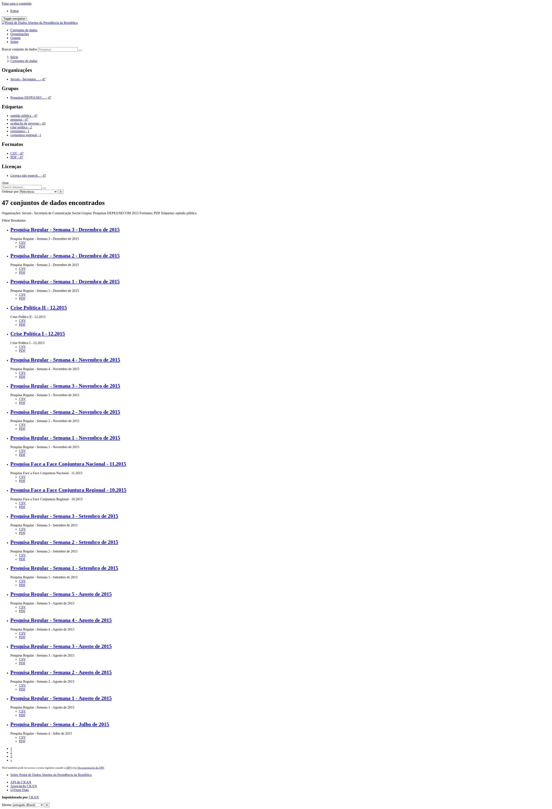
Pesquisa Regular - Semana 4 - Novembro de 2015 (65, 360)
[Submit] (80, 50)
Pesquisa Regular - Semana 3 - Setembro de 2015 (64, 516)
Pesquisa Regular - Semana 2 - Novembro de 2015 (65, 412)
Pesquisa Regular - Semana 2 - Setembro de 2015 (64, 542)
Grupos (15, 38)
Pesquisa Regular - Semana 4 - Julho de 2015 (59, 724)
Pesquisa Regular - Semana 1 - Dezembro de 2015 (65, 281)
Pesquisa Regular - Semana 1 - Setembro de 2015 (64, 568)
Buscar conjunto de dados (19, 49)
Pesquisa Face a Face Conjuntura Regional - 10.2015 (68, 490)
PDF (22, 246)
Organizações (19, 34)
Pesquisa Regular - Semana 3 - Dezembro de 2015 (65, 229)
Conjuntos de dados (23, 30)
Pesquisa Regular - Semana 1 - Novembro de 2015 (65, 438)
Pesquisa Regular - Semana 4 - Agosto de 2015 (61, 620)
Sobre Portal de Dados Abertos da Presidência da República (51, 775)
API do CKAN (20, 782)
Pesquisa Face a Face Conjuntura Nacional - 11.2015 (68, 464)
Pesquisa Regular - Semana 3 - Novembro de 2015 (65, 386)
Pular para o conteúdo (16, 3)
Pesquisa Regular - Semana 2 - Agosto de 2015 (61, 672)
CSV (22, 242)
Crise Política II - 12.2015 (38, 307)
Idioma (6, 805)
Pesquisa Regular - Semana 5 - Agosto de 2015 (61, 594)
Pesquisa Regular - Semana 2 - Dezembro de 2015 (65, 255)
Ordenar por (10, 191)
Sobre (14, 42)
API (68, 767)
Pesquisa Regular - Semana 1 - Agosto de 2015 (61, 698)
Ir (61, 191)
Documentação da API (90, 767)
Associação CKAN (23, 786)
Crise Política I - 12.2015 (37, 333)
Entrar (14, 11)
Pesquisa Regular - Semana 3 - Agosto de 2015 (61, 646)
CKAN (34, 797)
